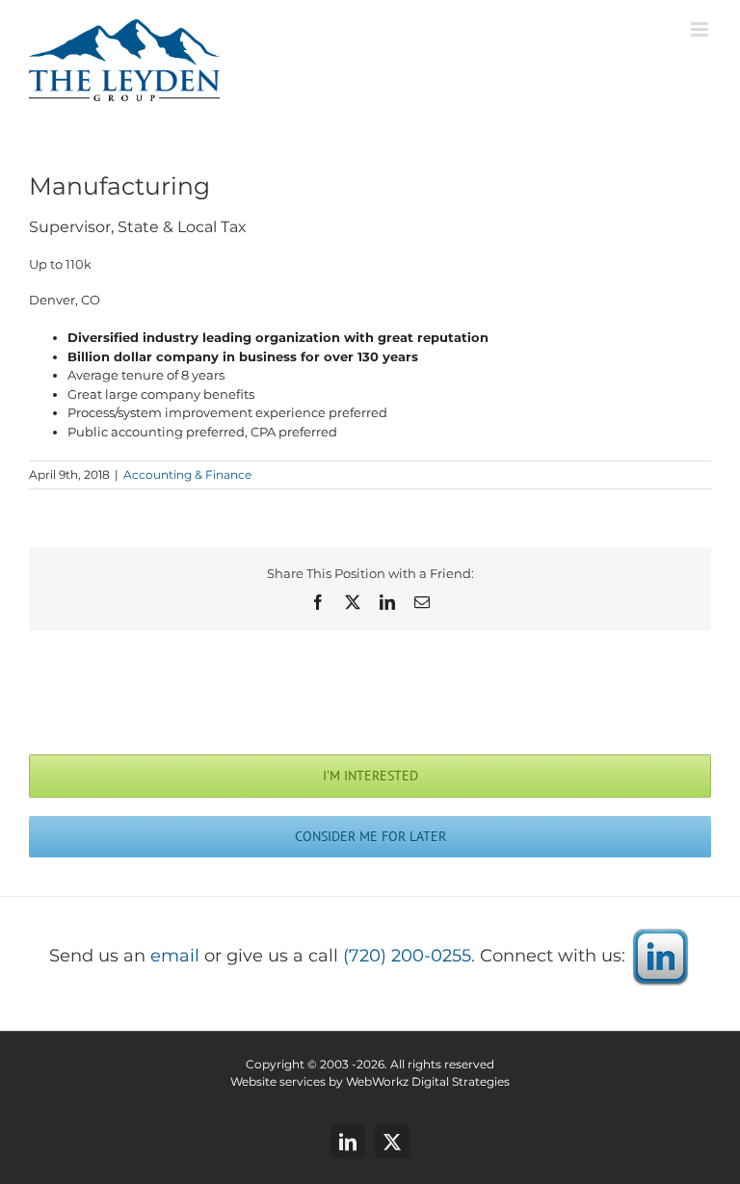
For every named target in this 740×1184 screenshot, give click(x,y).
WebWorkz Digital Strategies (428, 1081)
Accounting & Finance (187, 474)
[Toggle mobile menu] (701, 29)
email (174, 955)
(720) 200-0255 (407, 955)
